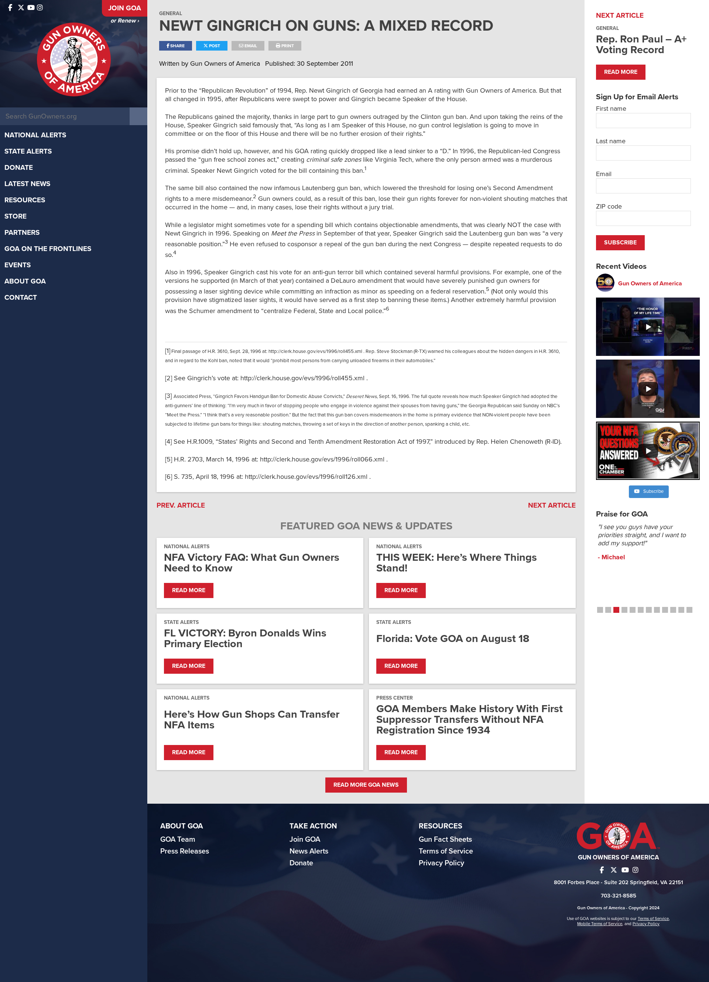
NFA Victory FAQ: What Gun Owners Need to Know (251, 562)
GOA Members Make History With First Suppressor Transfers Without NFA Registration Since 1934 (469, 719)
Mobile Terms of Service (599, 923)
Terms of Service (446, 851)
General (170, 13)
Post (214, 45)
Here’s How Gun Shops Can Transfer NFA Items (251, 719)
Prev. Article (181, 505)
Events (17, 265)
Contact (20, 297)
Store (15, 216)
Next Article (552, 505)
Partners (22, 233)
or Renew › (124, 21)
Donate (18, 168)
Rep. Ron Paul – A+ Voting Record (641, 44)
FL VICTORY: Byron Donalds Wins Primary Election (245, 638)
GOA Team (177, 839)
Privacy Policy (441, 863)
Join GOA (124, 8)
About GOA (25, 281)
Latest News (27, 184)
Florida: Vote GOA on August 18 (453, 638)
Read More (188, 590)
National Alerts (35, 135)
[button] (600, 610)
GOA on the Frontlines (47, 249)
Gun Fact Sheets (445, 839)
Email (250, 45)
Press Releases (184, 851)
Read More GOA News (366, 785)
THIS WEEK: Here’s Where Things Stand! (456, 562)
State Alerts (28, 151)
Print (287, 45)
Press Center (394, 698)
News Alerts (309, 851)
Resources (24, 200)
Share (177, 45)
